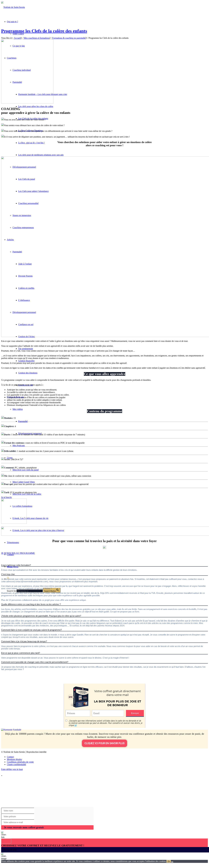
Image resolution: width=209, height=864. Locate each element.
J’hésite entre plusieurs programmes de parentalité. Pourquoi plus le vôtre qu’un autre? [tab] (41, 616)
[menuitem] (107, 757)
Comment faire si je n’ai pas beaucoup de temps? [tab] (24, 641)
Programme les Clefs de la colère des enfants (44, 30)
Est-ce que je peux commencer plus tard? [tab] (20, 653)
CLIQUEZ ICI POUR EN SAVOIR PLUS (104, 743)
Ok (168, 861)
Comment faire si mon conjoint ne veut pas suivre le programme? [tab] (31, 630)
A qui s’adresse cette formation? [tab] (16, 565)
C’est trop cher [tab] (8, 574)
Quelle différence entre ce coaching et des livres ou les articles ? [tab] (31, 604)
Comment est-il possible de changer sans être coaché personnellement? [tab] (34, 662)
